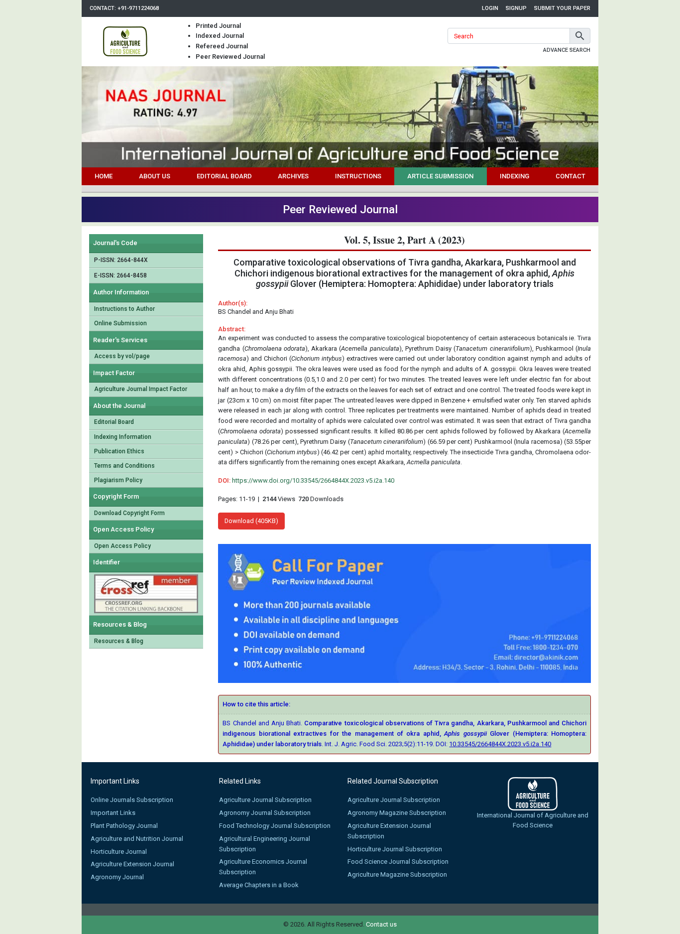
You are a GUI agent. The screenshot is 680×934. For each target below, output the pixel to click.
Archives (293, 176)
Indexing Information (122, 436)
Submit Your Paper (562, 8)
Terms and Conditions (124, 465)
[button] (579, 36)
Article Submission (440, 176)
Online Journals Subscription (132, 799)
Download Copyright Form (129, 513)
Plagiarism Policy (118, 480)
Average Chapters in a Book (259, 885)
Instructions (358, 176)
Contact (570, 176)
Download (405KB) (251, 521)
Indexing (514, 176)
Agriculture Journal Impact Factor (140, 389)
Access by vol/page (122, 356)
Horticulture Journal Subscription (394, 849)
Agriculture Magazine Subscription (397, 874)
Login (490, 8)
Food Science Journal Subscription (398, 861)
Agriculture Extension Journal (132, 864)
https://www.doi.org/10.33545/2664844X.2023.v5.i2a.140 (313, 480)
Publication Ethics (119, 451)
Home (104, 176)
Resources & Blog (118, 641)
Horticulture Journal (119, 851)
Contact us (381, 924)
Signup (516, 8)
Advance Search (566, 50)
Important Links (113, 812)
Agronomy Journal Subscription (265, 812)
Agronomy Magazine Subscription (396, 812)
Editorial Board (224, 176)
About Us (154, 176)
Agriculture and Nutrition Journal (137, 838)
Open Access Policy (122, 545)
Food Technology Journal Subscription (275, 825)
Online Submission (120, 323)
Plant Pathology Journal (124, 825)
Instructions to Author (124, 308)
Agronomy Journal (117, 877)
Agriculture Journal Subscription (265, 799)
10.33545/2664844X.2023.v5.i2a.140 (500, 744)
